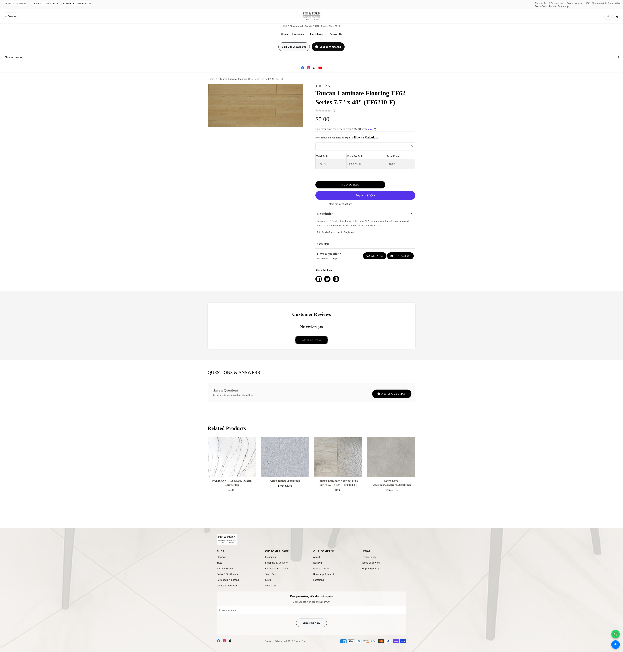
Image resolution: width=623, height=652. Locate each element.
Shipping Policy (370, 568)
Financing (563, 6)
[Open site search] (608, 16)
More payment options (340, 203)
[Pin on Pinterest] (336, 279)
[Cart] (616, 16)
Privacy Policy (369, 557)
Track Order (541, 6)
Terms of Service (371, 562)
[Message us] (615, 644)
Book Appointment (323, 574)
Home (284, 34)
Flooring (221, 557)
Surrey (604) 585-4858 (15, 3)
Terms (268, 641)
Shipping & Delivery (276, 562)
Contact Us (336, 34)
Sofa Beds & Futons (228, 579)
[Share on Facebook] (318, 279)
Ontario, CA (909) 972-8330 (77, 3)
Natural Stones (225, 568)
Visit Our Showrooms (294, 46)
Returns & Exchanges (277, 568)
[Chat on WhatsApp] (615, 634)
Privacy (278, 641)
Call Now (376, 256)
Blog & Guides (321, 568)
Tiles (219, 562)
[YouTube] (320, 68)
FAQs (268, 579)
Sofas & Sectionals (227, 574)
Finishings (299, 34)
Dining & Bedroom (227, 585)
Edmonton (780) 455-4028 (45, 3)
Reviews (553, 6)
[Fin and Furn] (311, 16)
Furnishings (317, 34)
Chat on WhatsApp (330, 46)
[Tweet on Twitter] (327, 279)
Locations (318, 579)
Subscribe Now (311, 622)
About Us (318, 557)
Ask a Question (394, 393)
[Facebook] (303, 68)
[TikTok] (314, 68)
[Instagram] (308, 68)
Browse (10, 16)
